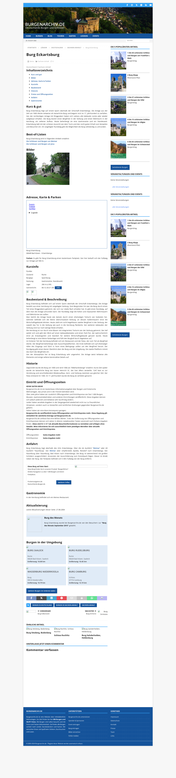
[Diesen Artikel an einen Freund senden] (72, 598)
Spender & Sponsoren (76, 721)
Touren (60, 36)
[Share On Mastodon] (102, 598)
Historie (34, 91)
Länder (44, 47)
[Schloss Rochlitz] (67, 630)
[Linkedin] (146, 5)
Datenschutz (115, 721)
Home (28, 36)
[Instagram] (132, 5)
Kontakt (113, 724)
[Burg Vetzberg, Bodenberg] (39, 629)
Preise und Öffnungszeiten (42, 94)
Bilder (33, 78)
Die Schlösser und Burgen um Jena (40, 144)
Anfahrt (34, 97)
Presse (113, 728)
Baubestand (36, 88)
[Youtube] (150, 5)
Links (112, 736)
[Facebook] (127, 5)
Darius (31, 61)
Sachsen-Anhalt (43, 61)
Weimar (96, 448)
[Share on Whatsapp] (92, 598)
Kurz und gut (36, 74)
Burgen (39, 36)
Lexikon (84, 36)
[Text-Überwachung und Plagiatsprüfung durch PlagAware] (88, 744)
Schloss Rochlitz (61, 635)
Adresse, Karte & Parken (41, 81)
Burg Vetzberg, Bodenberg (38, 632)
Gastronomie (36, 101)
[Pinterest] (141, 5)
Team (113, 732)
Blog (50, 36)
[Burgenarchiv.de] (88, 32)
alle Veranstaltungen (120, 187)
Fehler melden (73, 736)
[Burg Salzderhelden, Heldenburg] (95, 630)
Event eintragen (74, 724)
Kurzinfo (34, 84)
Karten (72, 36)
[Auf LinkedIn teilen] (52, 598)
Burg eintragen (73, 728)
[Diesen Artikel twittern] (41, 598)
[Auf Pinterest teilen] (62, 598)
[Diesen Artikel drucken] (82, 598)
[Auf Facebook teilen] (31, 598)
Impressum (115, 717)
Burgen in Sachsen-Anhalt (67, 605)
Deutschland (57, 47)
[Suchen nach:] (138, 40)
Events (96, 36)
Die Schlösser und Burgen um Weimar (41, 141)
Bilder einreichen (74, 732)
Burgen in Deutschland (42, 605)
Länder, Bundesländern (44, 727)
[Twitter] (136, 5)
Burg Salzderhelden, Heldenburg (91, 636)
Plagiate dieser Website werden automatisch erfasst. (65, 744)
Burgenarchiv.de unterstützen (79, 717)
